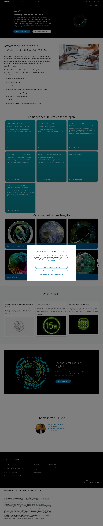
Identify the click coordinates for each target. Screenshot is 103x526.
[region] (51, 263)
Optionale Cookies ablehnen (51, 271)
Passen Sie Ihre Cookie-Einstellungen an (51, 274)
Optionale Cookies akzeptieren (51, 267)
